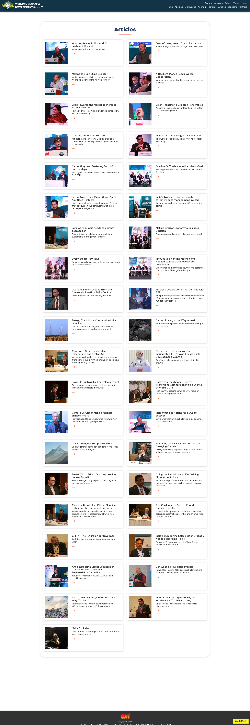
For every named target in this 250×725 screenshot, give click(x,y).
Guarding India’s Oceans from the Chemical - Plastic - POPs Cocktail (92, 291)
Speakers (232, 7)
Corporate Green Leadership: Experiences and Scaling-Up (89, 352)
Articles (222, 7)
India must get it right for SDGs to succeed (176, 414)
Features (212, 7)
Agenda (202, 7)
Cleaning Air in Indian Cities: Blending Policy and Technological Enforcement (94, 506)
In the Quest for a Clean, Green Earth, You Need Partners (94, 199)
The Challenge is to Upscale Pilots (92, 443)
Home (170, 7)
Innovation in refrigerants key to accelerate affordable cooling (175, 599)
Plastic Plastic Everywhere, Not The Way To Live (93, 599)
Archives (218, 3)
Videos (236, 3)
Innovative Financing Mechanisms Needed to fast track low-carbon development (175, 261)
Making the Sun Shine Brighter (89, 73)
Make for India (80, 628)
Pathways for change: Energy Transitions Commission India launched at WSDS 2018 (179, 384)
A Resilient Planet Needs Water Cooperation (174, 75)
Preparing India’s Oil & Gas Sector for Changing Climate (178, 445)
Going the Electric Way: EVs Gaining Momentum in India (177, 476)
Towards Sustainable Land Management (95, 381)
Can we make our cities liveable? (175, 566)
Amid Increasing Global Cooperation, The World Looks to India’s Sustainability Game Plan (93, 569)
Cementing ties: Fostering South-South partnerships (95, 168)
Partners (243, 7)
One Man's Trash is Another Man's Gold (179, 166)
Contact (208, 3)
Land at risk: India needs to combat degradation (93, 229)
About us (179, 7)
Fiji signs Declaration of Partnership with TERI (180, 291)
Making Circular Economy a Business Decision (177, 229)
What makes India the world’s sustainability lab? (89, 44)
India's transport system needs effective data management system (178, 199)
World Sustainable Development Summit (29, 5)
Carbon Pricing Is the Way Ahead (175, 320)
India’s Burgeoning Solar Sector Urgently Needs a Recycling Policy (180, 537)
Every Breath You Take (85, 258)
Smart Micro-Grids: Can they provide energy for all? (94, 476)
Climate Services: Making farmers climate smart (92, 414)
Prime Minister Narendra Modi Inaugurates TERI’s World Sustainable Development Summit (178, 354)
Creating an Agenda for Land (89, 135)
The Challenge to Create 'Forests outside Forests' (175, 506)
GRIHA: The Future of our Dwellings (93, 535)
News (244, 3)
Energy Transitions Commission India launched (94, 322)
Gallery (228, 3)
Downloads (190, 7)
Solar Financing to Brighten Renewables (179, 104)
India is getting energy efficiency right (178, 135)
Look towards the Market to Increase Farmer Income (94, 106)
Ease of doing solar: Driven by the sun (179, 43)
